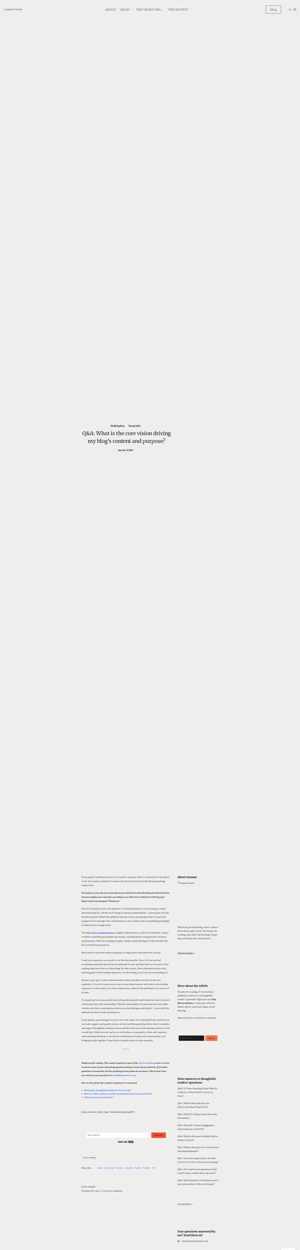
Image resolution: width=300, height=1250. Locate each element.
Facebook (109, 1168)
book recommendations (102, 932)
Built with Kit (126, 1142)
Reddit (138, 1168)
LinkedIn (128, 1168)
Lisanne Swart (13, 9)
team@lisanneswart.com (124, 1075)
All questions (184, 1204)
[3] (153, 1168)
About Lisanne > (185, 953)
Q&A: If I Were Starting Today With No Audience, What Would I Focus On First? (197, 1092)
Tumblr (146, 1168)
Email (100, 1168)
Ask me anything (89, 1158)
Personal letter (135, 425)
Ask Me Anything (117, 425)
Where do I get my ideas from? (98, 1097)
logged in (98, 1191)
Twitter (118, 1168)
